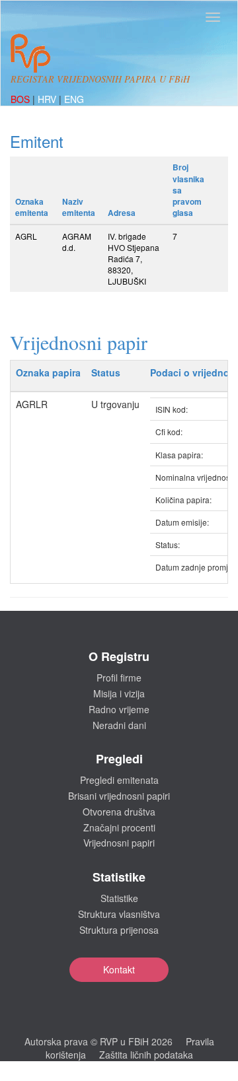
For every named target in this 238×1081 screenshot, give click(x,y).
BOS (21, 99)
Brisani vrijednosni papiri (119, 795)
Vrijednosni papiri (119, 842)
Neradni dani (119, 725)
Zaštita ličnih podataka (146, 1054)
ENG (74, 99)
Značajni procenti (119, 827)
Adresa (122, 213)
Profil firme (119, 677)
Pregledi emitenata (119, 779)
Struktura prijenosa (119, 929)
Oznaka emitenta (31, 207)
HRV (48, 99)
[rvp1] (30, 51)
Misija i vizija (119, 693)
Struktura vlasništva (119, 914)
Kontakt (119, 969)
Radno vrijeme (119, 709)
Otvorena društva (119, 811)
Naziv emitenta (78, 207)
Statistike (119, 898)
